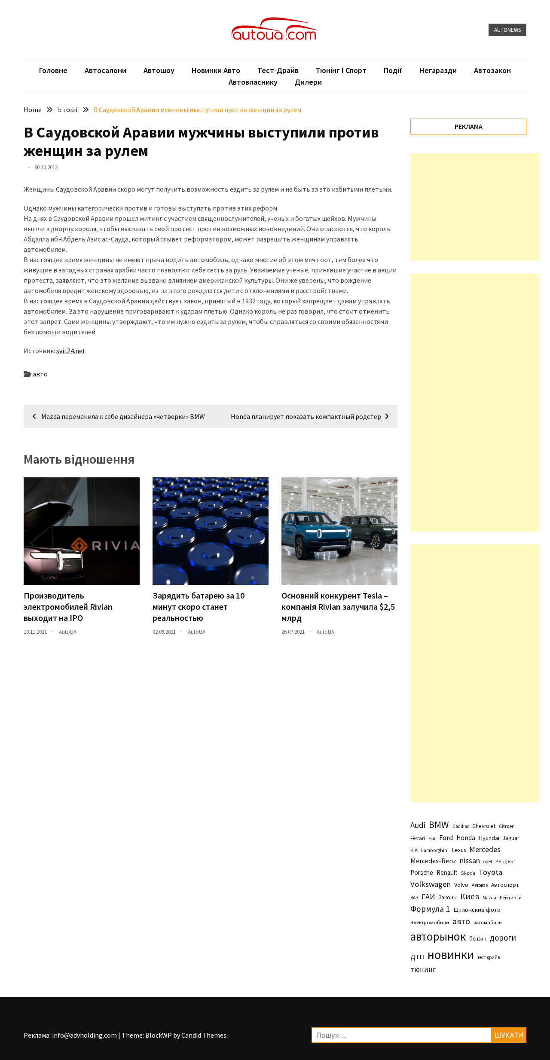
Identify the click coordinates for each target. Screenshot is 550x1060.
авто (40, 374)
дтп (417, 955)
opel (487, 861)
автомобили (488, 922)
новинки (451, 954)
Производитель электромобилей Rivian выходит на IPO (68, 606)
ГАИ (428, 896)
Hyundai (489, 838)
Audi (417, 825)
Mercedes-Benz (433, 860)
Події (393, 70)
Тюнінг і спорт (341, 70)
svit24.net (71, 350)
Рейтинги (511, 897)
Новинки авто (216, 70)
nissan (470, 860)
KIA (414, 850)
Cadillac (460, 826)
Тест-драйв (278, 70)
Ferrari (417, 838)
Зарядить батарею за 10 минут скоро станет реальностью (198, 606)
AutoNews (507, 30)
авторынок (438, 936)
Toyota (490, 872)
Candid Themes (203, 1035)
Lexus (459, 850)
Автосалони (105, 70)
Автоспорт (505, 885)
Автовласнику (253, 82)
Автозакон (492, 70)
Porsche (421, 872)
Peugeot (505, 861)
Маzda (489, 898)
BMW (439, 825)
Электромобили (429, 922)
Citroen (507, 826)
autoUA (67, 631)
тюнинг (423, 969)
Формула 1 (430, 909)
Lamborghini (435, 850)
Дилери (308, 82)
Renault (447, 872)
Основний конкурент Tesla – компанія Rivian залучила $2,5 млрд (338, 606)
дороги (503, 937)
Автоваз (480, 885)
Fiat (432, 838)
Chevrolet (483, 826)
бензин (477, 938)
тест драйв (488, 957)
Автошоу (159, 70)
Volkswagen (430, 884)
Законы (448, 897)
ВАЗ (414, 898)
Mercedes (485, 849)
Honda (465, 838)
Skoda (468, 873)
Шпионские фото (477, 909)
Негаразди (438, 70)
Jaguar (511, 838)
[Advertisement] (474, 207)
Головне (53, 70)
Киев (469, 896)
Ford (446, 837)
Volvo (461, 885)
